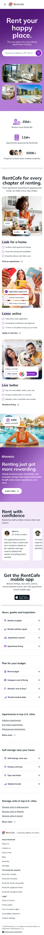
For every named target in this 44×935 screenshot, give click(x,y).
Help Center (6, 852)
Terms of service (8, 900)
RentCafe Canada (9, 874)
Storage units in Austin (12, 816)
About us (5, 844)
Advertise (5, 861)
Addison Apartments (11, 720)
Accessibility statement (11, 914)
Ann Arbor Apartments (12, 725)
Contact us (6, 848)
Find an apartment (10, 261)
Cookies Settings (8, 918)
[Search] (38, 53)
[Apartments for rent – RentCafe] (25, 4)
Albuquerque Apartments (13, 729)
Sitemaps (5, 866)
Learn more (10, 491)
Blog (4, 857)
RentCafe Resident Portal (12, 892)
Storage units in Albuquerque (15, 807)
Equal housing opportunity (13, 932)
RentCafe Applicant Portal (12, 887)
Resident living (9, 404)
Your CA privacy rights (10, 909)
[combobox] (19, 53)
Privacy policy (7, 905)
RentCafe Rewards (9, 879)
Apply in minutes (10, 333)
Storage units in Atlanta (13, 811)
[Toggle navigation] (5, 4)
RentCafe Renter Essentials (13, 883)
